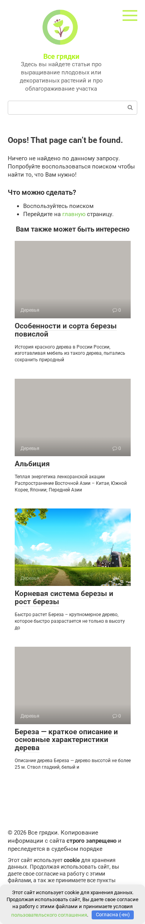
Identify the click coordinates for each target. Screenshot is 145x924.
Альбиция (32, 463)
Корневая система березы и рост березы (64, 597)
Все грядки (61, 56)
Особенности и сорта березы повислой (66, 329)
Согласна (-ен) (113, 914)
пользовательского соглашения (49, 914)
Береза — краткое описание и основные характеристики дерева (66, 739)
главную (73, 214)
